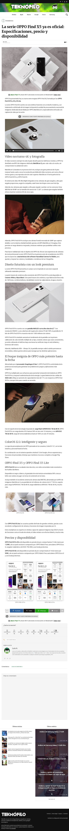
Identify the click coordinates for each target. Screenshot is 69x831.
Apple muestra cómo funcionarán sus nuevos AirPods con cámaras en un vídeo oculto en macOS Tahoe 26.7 (20, 762)
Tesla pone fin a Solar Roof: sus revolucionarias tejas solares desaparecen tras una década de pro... (20, 738)
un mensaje (13, 828)
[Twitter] (60, 1)
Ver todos (51, 799)
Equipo (60, 813)
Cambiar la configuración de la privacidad (58, 818)
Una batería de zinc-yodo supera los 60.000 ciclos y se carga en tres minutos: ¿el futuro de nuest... (20, 732)
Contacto (65, 813)
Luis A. (5, 41)
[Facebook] (62, 1)
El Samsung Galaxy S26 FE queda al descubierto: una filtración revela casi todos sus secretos (20, 755)
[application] (34, 135)
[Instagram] (67, 1)
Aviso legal (54, 813)
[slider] (33, 150)
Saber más (57, 95)
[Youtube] (65, 1)
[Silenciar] (59, 151)
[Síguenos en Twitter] (5, 659)
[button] (34, 135)
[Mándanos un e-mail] (7, 659)
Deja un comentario (17, 666)
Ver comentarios (11, 639)
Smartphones (9, 21)
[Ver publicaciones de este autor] (7, 651)
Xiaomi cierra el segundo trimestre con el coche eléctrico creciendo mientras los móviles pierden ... (20, 750)
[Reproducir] (7, 151)
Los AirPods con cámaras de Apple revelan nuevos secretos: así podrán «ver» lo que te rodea (20, 744)
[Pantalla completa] (62, 151)
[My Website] (10, 659)
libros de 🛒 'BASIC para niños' (36, 653)
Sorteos (49, 813)
